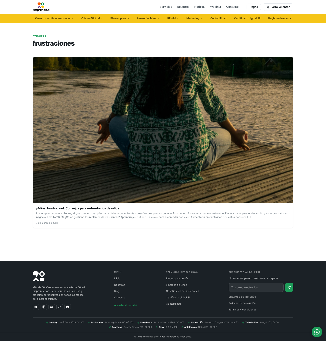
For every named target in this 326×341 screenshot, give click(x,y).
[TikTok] (59, 307)
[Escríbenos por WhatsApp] (317, 332)
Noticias (199, 6)
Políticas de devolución (242, 303)
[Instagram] (44, 307)
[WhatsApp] (67, 307)
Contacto (232, 6)
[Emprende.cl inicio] (41, 7)
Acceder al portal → (126, 305)
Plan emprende (119, 18)
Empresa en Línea (176, 284)
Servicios (166, 6)
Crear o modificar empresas (53, 18)
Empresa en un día (177, 278)
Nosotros (183, 6)
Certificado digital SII (247, 18)
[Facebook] (36, 307)
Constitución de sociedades (182, 291)
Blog (116, 291)
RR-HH (171, 18)
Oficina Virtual (90, 18)
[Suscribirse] (289, 287)
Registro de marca (279, 18)
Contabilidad (218, 18)
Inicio (117, 278)
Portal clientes (280, 7)
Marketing (193, 18)
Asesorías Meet (147, 18)
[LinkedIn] (51, 307)
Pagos (254, 7)
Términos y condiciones (242, 309)
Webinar (215, 6)
